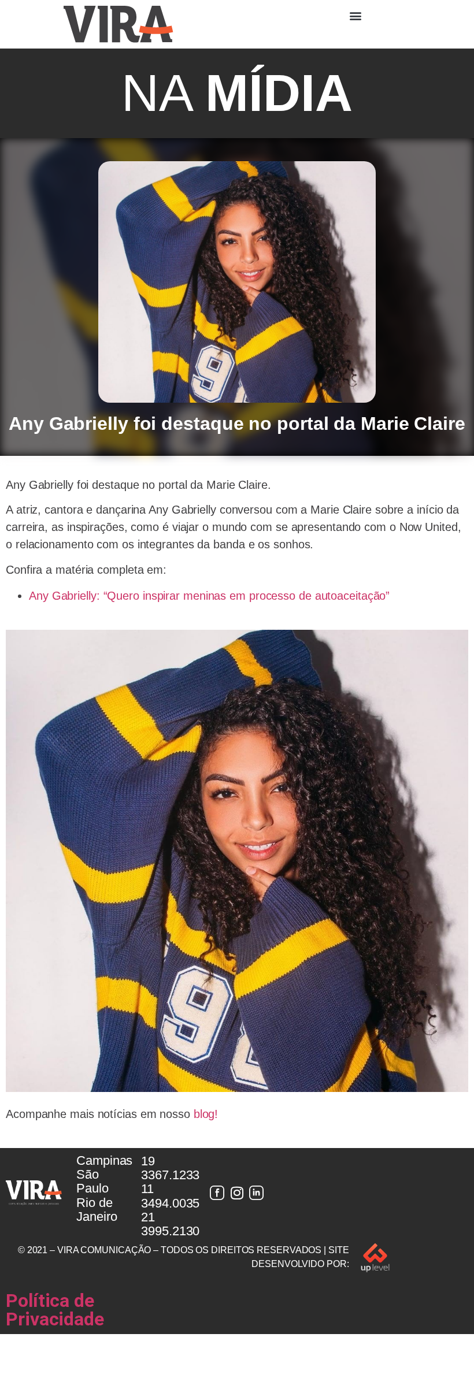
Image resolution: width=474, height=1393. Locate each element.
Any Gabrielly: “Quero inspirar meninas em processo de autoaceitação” (209, 595)
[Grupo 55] (217, 1193)
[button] (355, 15)
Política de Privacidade (55, 1310)
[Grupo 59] (256, 1193)
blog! (206, 1114)
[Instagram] (237, 1193)
